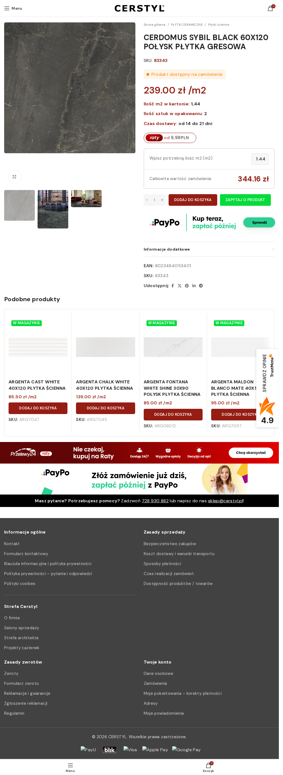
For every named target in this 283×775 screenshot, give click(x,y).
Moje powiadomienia (164, 713)
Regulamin (14, 713)
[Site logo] (139, 8)
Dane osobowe (159, 673)
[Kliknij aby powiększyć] (14, 177)
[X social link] (179, 286)
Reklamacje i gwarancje (27, 693)
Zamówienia (155, 683)
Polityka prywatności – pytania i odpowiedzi (48, 573)
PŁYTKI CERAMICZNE (187, 25)
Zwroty (11, 673)
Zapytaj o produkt (245, 199)
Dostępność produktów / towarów (178, 583)
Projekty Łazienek (22, 648)
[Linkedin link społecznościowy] (194, 286)
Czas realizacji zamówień (169, 573)
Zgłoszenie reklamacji (25, 703)
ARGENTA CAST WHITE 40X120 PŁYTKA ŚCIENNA (37, 385)
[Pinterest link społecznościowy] (186, 286)
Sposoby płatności (162, 563)
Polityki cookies (19, 583)
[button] (9, 104)
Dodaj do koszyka (193, 199)
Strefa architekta (21, 638)
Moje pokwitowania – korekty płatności (183, 693)
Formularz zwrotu (21, 683)
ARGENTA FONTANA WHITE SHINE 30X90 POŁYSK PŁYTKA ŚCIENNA (172, 388)
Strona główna (155, 25)
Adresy (151, 703)
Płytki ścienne (218, 25)
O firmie (12, 618)
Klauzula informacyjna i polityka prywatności (48, 563)
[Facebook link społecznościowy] (172, 286)
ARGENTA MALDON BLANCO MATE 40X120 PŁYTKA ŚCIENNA (237, 388)
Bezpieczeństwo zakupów (170, 544)
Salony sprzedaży (21, 628)
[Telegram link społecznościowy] (201, 286)
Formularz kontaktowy (26, 553)
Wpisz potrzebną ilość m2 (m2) (181, 158)
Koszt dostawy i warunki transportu (179, 553)
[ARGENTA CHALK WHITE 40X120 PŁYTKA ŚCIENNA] (105, 347)
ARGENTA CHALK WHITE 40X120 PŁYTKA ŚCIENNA (104, 385)
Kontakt (12, 544)
